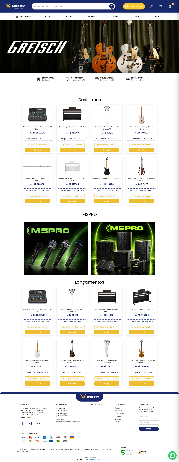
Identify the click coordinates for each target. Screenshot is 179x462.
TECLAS (118, 419)
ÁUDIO (117, 408)
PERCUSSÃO (120, 413)
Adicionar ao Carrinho (38, 145)
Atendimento (135, 6)
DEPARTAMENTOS (25, 17)
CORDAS (118, 411)
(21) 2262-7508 (62, 410)
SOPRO (118, 416)
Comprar (37, 150)
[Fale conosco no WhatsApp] (172, 455)
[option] (45, 79)
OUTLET (118, 422)
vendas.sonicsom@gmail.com (68, 422)
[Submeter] (111, 6)
